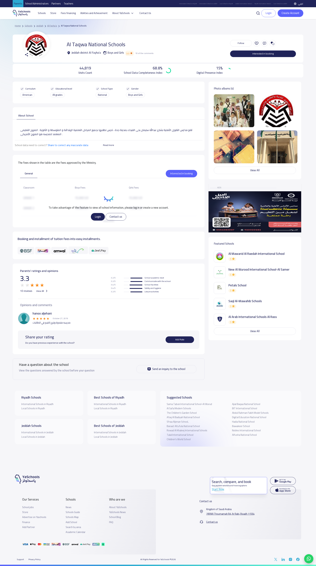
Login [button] (268, 13)
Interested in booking (263, 53)
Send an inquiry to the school (168, 369)
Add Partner (28, 527)
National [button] (102, 95)
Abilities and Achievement (94, 13)
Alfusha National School (244, 435)
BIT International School (244, 408)
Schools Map (72, 517)
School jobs (28, 507)
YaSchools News (117, 512)
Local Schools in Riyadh (226, 3)
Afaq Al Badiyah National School (183, 417)
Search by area (73, 527)
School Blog (115, 517)
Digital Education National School (249, 417)
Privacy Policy (34, 559)
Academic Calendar (75, 532)
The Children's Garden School (182, 413)
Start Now (218, 489)
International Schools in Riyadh (188, 3)
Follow (241, 43)
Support (20, 559)
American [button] (27, 95)
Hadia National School (243, 421)
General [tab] (29, 173)
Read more (108, 145)
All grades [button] (58, 95)
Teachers (68, 3)
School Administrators (37, 3)
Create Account (290, 13)
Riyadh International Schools (262, 3)
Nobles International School (246, 430)
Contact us (116, 216)
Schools (42, 13)
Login (98, 216)
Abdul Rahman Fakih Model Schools (250, 413)
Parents (18, 3)
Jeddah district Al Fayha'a (86, 53)
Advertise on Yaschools (34, 517)
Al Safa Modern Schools (179, 408)
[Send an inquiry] (264, 43)
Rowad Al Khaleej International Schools (187, 430)
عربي (300, 3)
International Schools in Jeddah (208, 3)
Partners (56, 3)
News (68, 507)
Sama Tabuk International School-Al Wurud (189, 404)
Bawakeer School (241, 426)
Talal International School (180, 435)
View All (40, 291)
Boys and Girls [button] (135, 95)
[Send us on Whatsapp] (308, 558)
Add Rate (179, 339)
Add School (71, 522)
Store (53, 13)
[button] (258, 12)
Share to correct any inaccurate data (68, 145)
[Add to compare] (272, 43)
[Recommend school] (256, 43)
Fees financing (68, 13)
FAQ (111, 522)
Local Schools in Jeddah (280, 3)
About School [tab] (26, 115)
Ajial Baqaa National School (246, 404)
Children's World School (179, 439)
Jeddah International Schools (243, 3)
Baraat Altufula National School (183, 426)
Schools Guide (73, 512)
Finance (26, 522)
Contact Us (145, 13)
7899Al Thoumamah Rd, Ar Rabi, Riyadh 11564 (230, 514)
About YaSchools (118, 507)
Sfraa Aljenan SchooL (178, 421)
